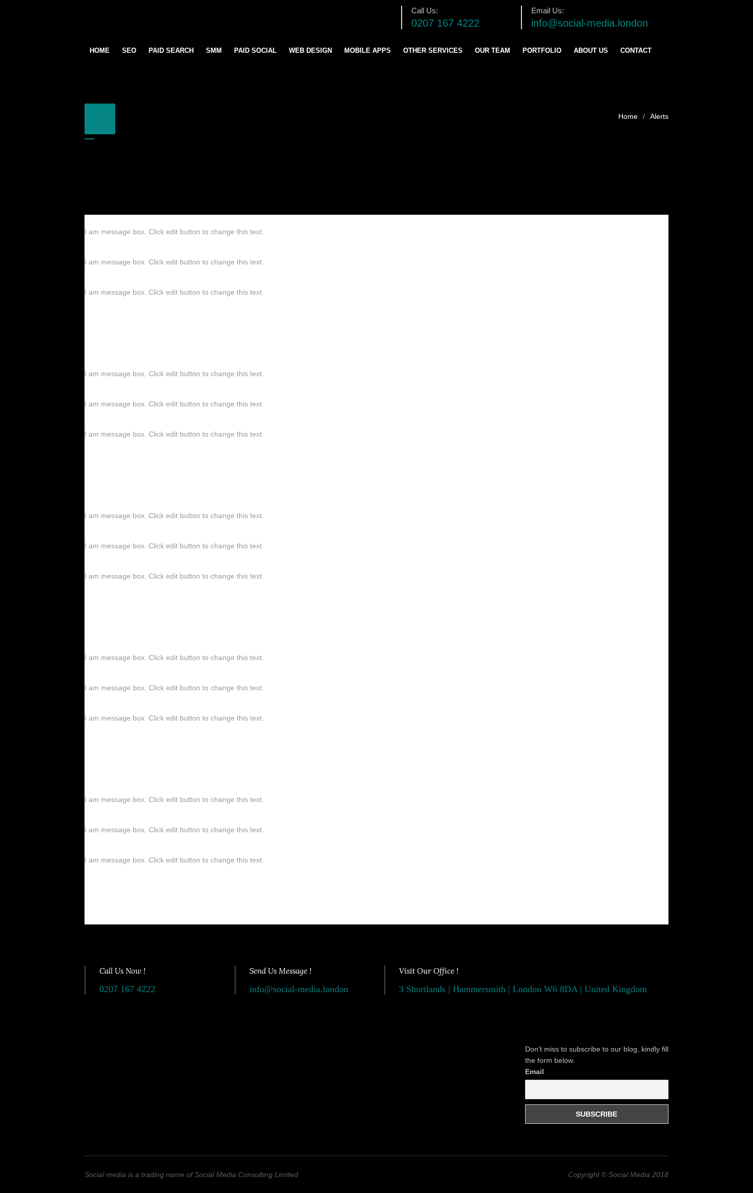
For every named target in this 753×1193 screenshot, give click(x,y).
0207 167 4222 (445, 23)
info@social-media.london (589, 23)
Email (534, 1071)
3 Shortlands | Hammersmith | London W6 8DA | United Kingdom (523, 989)
